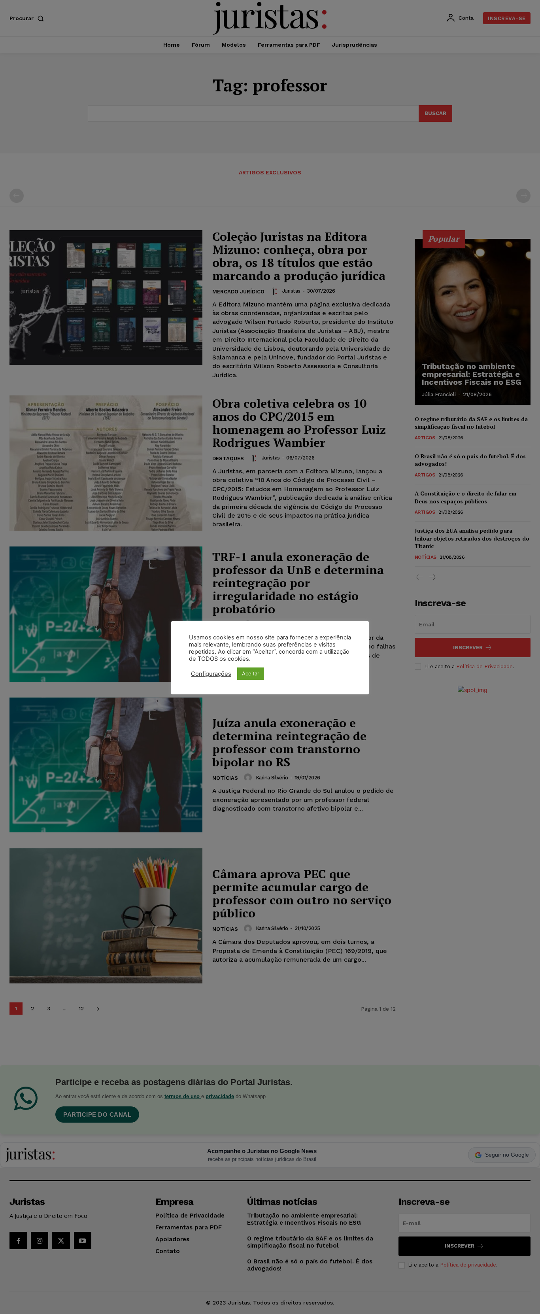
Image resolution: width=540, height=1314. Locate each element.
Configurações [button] (211, 673)
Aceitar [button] (250, 673)
